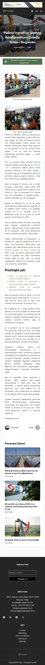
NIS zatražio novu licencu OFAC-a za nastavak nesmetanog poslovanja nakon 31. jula (21, 506)
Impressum (22, 639)
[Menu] (41, 11)
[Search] (37, 11)
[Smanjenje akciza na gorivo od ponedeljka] (22, 527)
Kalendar (22, 641)
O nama (22, 630)
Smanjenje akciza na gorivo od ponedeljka (22, 540)
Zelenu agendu (30, 250)
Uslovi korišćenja (22, 636)
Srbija (27, 328)
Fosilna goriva (27, 24)
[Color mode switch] (32, 11)
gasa (30, 209)
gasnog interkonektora (31, 135)
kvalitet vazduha (12, 250)
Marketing (22, 633)
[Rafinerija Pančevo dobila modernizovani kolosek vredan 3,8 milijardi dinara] (22, 457)
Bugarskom (35, 298)
